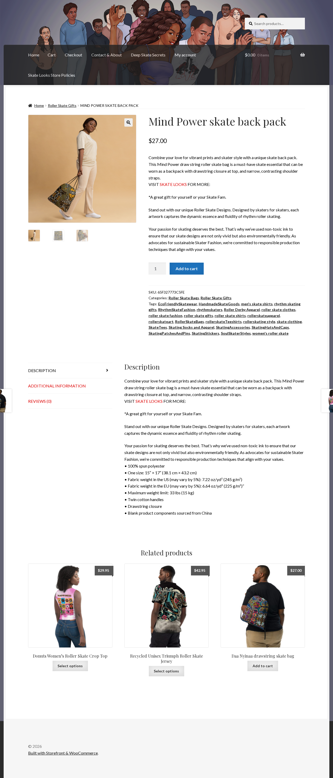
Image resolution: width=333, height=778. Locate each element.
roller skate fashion (165, 315)
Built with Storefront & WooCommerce (63, 752)
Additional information (57, 385)
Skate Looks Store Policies (51, 75)
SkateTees (158, 327)
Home (33, 54)
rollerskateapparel (263, 315)
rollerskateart (161, 321)
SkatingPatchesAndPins (169, 333)
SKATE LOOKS (173, 184)
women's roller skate (270, 333)
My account (185, 54)
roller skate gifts (198, 315)
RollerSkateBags (189, 321)
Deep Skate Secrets (148, 54)
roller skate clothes (278, 309)
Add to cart (187, 268)
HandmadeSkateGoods (219, 304)
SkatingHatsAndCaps (270, 327)
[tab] (70, 370)
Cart (52, 54)
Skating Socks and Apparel (191, 327)
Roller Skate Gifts (62, 105)
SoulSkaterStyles (236, 333)
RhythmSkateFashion (176, 309)
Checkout (73, 54)
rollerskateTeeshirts (224, 321)
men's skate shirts (257, 304)
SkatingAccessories (233, 327)
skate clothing (289, 321)
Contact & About (106, 54)
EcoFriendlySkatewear (177, 304)
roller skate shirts (230, 315)
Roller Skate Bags (184, 298)
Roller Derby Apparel (242, 309)
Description (42, 370)
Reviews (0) (40, 401)
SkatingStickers (205, 333)
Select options (70, 666)
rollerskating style (259, 321)
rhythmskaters (209, 309)
